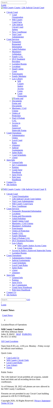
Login (3, 5)
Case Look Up (13, 358)
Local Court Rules (14, 362)
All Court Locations (9, 341)
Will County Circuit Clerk (18, 360)
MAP (18, 334)
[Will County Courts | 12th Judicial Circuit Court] (22, 7)
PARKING (27, 334)
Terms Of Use (7, 403)
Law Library (12, 365)
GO (28, 299)
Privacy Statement (42, 401)
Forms (9, 367)
